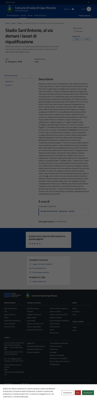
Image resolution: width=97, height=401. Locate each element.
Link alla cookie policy (20, 396)
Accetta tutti (88, 392)
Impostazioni (67, 392)
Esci (77, 392)
